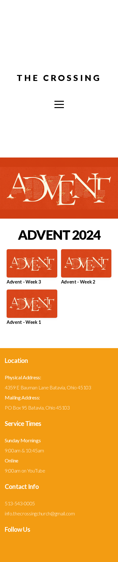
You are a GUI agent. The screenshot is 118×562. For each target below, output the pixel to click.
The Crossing (59, 77)
